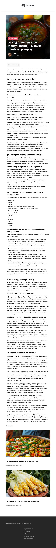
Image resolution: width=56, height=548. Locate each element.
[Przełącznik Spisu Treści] (16, 65)
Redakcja (14, 465)
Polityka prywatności (29, 538)
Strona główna (27, 531)
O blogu (26, 534)
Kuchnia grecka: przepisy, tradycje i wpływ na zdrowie (23, 501)
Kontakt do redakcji (29, 536)
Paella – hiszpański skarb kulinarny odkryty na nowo (22, 461)
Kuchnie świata (13, 38)
